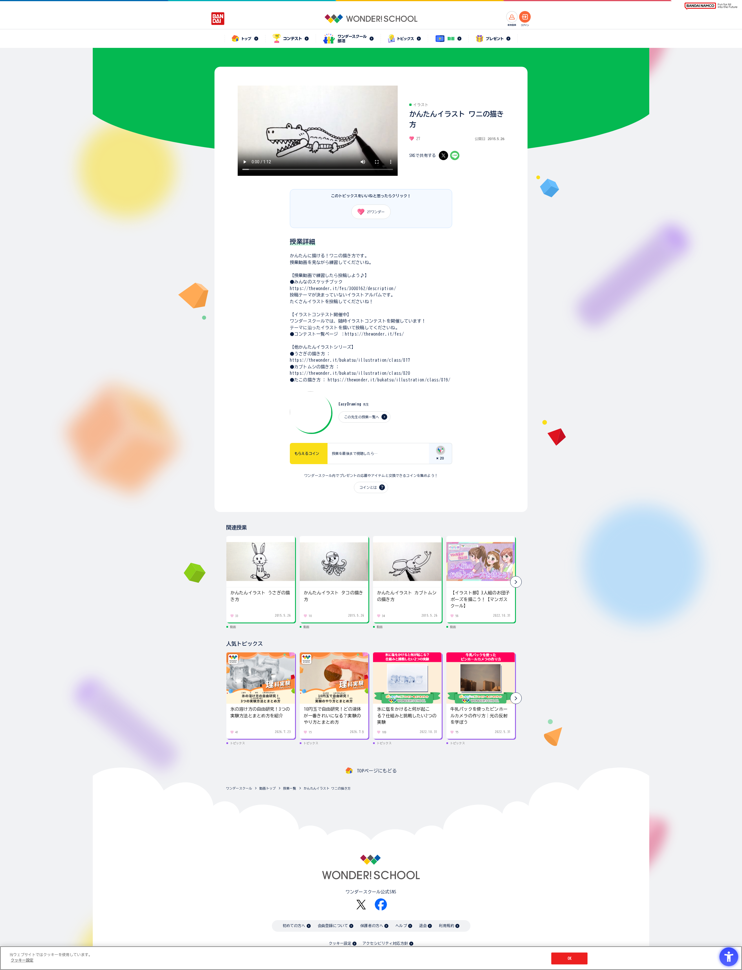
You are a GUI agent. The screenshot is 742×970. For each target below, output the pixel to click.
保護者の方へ (371, 926)
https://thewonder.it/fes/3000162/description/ (343, 288)
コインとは (368, 487)
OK (570, 958)
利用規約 (446, 926)
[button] (516, 582)
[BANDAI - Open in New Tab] (218, 18)
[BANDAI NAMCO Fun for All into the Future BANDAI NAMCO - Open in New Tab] (711, 6)
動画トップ (267, 788)
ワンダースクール (239, 788)
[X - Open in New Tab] (443, 155)
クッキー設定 (340, 943)
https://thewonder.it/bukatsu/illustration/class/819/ (389, 380)
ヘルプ (401, 926)
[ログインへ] (525, 17)
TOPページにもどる (377, 770)
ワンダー (376, 211)
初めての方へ (294, 926)
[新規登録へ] (512, 17)
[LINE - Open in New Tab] (454, 155)
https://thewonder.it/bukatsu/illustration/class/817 (350, 360)
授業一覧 (289, 788)
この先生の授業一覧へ (361, 417)
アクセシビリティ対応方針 (385, 943)
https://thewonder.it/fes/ (374, 334)
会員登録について (333, 926)
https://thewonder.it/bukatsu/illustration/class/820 (350, 373)
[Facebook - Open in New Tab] (381, 904)
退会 (423, 926)
